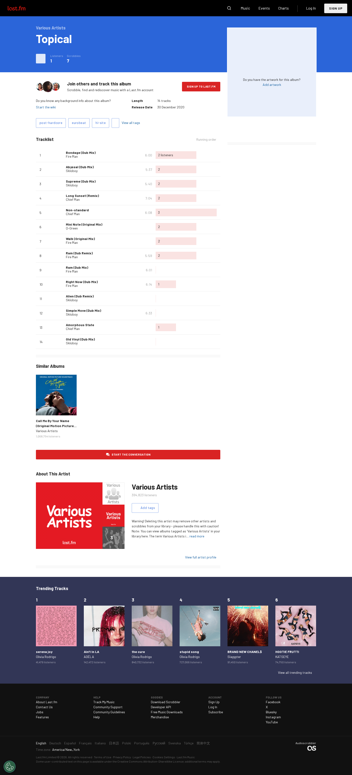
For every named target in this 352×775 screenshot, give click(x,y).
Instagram (273, 717)
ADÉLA (89, 657)
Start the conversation (131, 454)
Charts (283, 8)
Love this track (60, 155)
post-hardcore (51, 123)
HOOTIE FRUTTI (287, 652)
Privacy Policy (122, 757)
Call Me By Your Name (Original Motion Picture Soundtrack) (55, 426)
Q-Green (72, 228)
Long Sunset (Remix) (82, 196)
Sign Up (335, 8)
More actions (40, 58)
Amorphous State (80, 325)
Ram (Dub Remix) (79, 253)
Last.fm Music (186, 757)
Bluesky (271, 712)
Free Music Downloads (167, 712)
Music (245, 8)
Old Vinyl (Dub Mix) (80, 339)
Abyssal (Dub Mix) (80, 167)
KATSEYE (282, 657)
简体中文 (203, 743)
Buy (43, 408)
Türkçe (188, 743)
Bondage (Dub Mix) (81, 153)
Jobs (39, 712)
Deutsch (55, 743)
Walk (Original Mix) (80, 239)
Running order (206, 139)
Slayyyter (234, 657)
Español (70, 743)
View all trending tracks (295, 672)
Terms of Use (102, 757)
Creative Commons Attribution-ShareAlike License (150, 761)
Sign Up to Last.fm (201, 86)
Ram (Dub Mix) (77, 267)
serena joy (44, 652)
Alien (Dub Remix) (80, 296)
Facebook (273, 702)
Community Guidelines (109, 712)
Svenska (174, 743)
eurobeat (79, 123)
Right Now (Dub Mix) (82, 282)
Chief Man (73, 199)
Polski (126, 743)
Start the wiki (46, 107)
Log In (311, 8)
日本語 (114, 743)
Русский (159, 743)
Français (85, 743)
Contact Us (44, 707)
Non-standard (77, 210)
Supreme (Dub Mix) (81, 181)
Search (229, 8)
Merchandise (160, 717)
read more (196, 536)
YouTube (272, 722)
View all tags (131, 123)
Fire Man (72, 156)
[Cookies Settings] (10, 767)
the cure (138, 652)
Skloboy (72, 171)
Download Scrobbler (165, 702)
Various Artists (47, 431)
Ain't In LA (91, 652)
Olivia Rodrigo (46, 657)
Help (96, 717)
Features (42, 717)
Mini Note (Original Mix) (84, 224)
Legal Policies (142, 757)
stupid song (189, 652)
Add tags (115, 123)
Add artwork (272, 85)
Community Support (108, 707)
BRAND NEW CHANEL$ (244, 652)
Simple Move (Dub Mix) (83, 310)
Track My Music (103, 702)
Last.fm (22, 8)
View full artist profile (200, 557)
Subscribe (215, 712)
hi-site (101, 123)
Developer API (161, 707)
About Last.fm (46, 702)
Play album (56, 395)
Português (141, 743)
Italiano (100, 743)
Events (264, 8)
